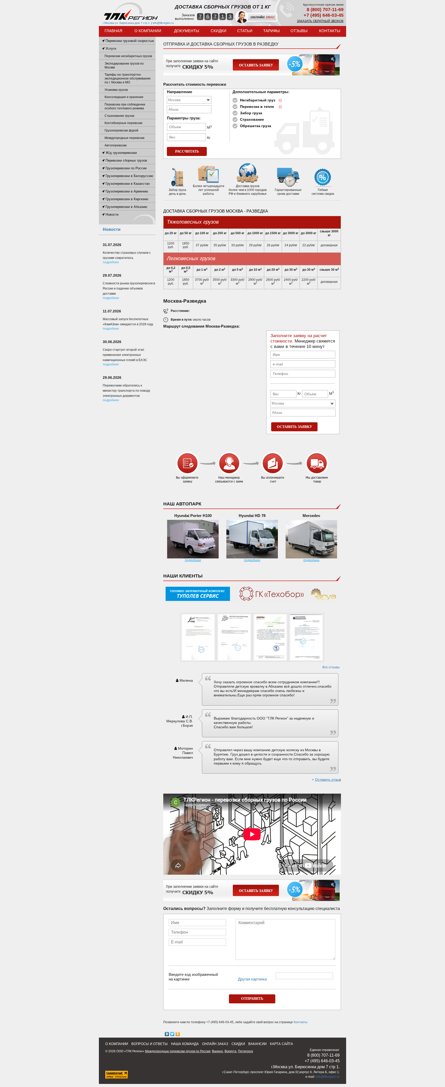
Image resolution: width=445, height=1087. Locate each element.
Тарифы (271, 31)
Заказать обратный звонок (320, 21)
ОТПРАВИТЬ (252, 999)
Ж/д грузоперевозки (121, 153)
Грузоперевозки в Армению (126, 191)
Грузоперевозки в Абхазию (126, 207)
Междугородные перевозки (124, 138)
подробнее (193, 560)
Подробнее (111, 262)
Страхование (252, 119)
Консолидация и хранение (124, 97)
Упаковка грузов (116, 90)
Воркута (230, 1051)
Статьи (244, 31)
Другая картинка (252, 979)
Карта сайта (281, 1044)
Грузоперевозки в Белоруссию (129, 176)
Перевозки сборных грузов (126, 160)
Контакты (329, 31)
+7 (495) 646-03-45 (324, 15)
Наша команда (185, 1044)
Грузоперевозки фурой (121, 130)
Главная (113, 31)
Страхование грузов (119, 116)
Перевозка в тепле (257, 106)
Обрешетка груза (255, 126)
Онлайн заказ (215, 1044)
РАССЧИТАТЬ (187, 151)
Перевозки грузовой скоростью (129, 41)
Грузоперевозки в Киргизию (126, 199)
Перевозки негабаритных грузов (128, 56)
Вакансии (257, 1044)
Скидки (218, 31)
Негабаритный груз (257, 100)
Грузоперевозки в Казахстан (127, 184)
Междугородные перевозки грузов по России (177, 1051)
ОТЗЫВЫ (298, 31)
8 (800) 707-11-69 (325, 9)
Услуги (110, 48)
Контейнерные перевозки (123, 123)
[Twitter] (172, 1034)
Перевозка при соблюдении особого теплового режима (125, 106)
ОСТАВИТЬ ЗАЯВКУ (294, 427)
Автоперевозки (116, 145)
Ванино (217, 1051)
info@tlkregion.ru (163, 22)
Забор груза (251, 113)
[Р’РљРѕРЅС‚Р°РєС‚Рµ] (167, 1034)
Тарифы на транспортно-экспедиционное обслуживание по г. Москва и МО (128, 78)
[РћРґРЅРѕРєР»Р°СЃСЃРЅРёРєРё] (178, 1034)
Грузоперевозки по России (126, 168)
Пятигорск (245, 1051)
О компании (147, 31)
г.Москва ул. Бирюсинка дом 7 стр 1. (126, 22)
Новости (111, 214)
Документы (186, 31)
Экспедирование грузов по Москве (124, 65)
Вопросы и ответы (149, 1044)
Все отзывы (331, 667)
